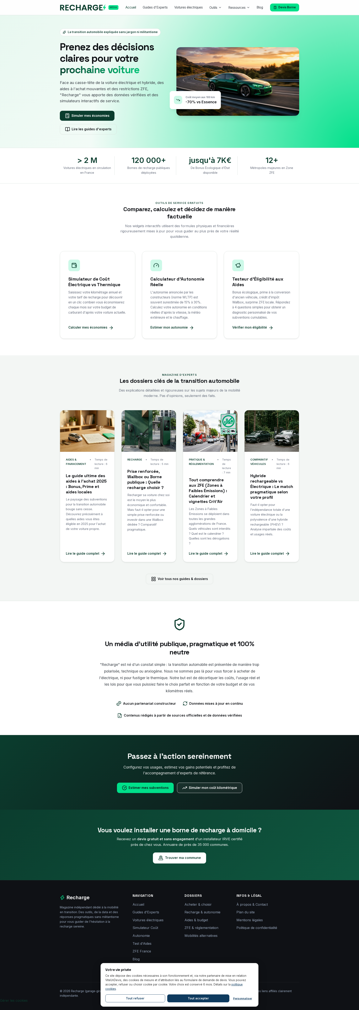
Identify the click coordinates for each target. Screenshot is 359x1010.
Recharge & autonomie (202, 912)
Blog (260, 7)
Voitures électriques (188, 7)
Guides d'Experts (155, 7)
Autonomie (141, 936)
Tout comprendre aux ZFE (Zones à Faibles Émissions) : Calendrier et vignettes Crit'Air (208, 490)
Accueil (130, 7)
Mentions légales (249, 920)
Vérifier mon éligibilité (249, 327)
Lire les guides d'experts (92, 129)
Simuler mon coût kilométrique (213, 788)
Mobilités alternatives (201, 936)
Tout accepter (198, 998)
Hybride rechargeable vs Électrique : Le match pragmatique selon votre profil (271, 486)
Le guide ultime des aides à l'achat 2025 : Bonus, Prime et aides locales (86, 484)
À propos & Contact (252, 904)
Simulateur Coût (145, 928)
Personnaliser (242, 998)
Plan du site (245, 912)
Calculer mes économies (87, 327)
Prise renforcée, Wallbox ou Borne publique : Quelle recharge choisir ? (145, 479)
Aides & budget (196, 920)
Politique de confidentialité (256, 928)
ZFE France (142, 951)
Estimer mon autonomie (169, 327)
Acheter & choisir (198, 904)
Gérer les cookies (14, 1000)
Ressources (237, 8)
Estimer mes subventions (149, 788)
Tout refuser (135, 998)
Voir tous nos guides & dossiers (183, 579)
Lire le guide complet (82, 554)
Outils (213, 8)
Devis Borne (287, 7)
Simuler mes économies (90, 116)
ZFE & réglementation (201, 928)
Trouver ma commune (183, 858)
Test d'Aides (142, 943)
